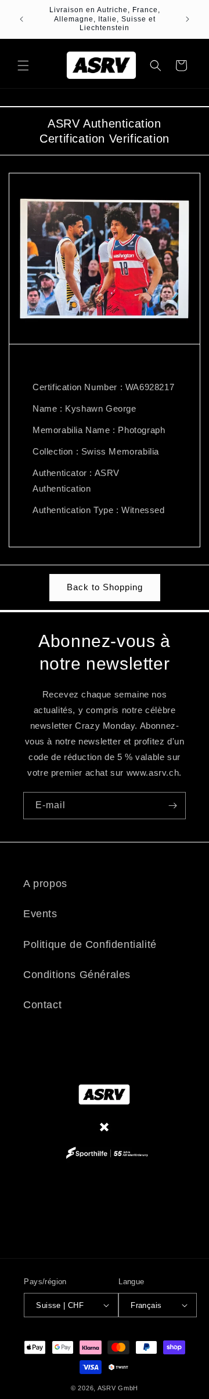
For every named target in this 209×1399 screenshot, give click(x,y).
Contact (42, 1005)
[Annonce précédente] (21, 19)
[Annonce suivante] (187, 19)
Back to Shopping (105, 587)
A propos (45, 883)
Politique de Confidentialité (90, 944)
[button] (23, 65)
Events (40, 914)
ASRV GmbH (118, 1388)
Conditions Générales (77, 974)
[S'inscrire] (172, 805)
